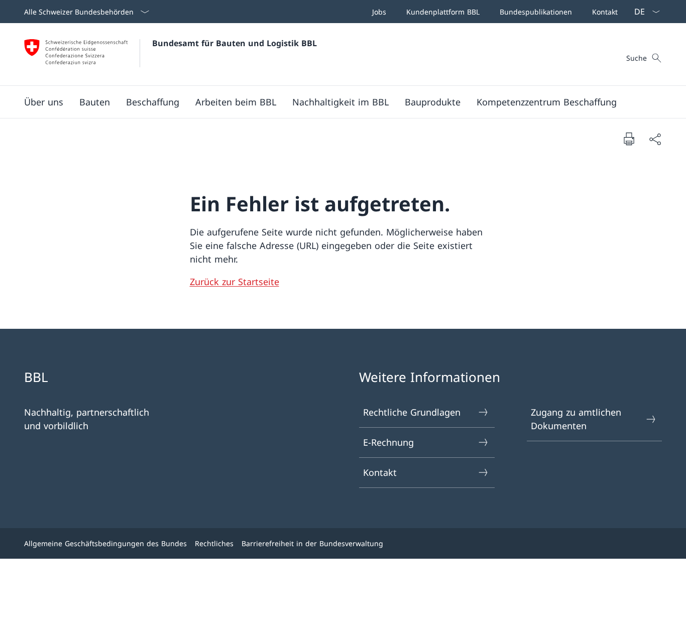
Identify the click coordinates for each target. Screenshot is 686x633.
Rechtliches (214, 543)
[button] (43, 102)
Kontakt (380, 472)
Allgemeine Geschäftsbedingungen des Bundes (105, 543)
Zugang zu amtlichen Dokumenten (576, 419)
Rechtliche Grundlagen (412, 412)
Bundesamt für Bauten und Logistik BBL (234, 43)
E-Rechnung (388, 442)
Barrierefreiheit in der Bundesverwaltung (312, 543)
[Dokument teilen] (655, 138)
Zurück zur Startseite (234, 282)
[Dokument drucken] (629, 138)
